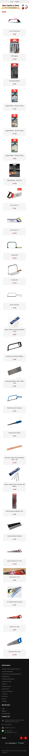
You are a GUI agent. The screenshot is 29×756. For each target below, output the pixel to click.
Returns (4, 699)
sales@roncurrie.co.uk (9, 727)
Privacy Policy (5, 689)
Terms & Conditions (7, 691)
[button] (23, 5)
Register (17, 1)
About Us (4, 684)
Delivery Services (6, 686)
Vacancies (4, 694)
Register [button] (4, 711)
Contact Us (5, 696)
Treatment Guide (6, 681)
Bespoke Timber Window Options (11, 669)
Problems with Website (8, 679)
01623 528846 (7, 724)
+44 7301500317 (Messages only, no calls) (10, 731)
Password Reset (6, 713)
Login (11, 1)
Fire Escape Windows (7, 671)
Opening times (6, 676)
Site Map (4, 701)
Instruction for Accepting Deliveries (11, 674)
